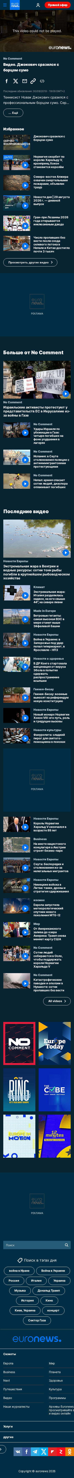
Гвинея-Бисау (44, 689)
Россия (14, 1280)
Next (6, 1380)
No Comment (12, 402)
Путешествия (12, 1389)
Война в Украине (53, 1270)
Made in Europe (45, 610)
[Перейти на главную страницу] (15, 5)
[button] (30, 262)
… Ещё (13, 112)
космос (39, 900)
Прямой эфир (57, 5)
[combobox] (37, 1245)
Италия (36, 1280)
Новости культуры (47, 729)
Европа (8, 1363)
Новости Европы (15, 561)
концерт (53, 1310)
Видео (7, 1398)
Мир (37, 923)
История (27, 1300)
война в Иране (19, 1270)
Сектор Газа (37, 1320)
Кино (49, 1300)
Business (40, 838)
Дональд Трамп (49, 1290)
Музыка (20, 1290)
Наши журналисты (16, 1406)
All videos (55, 1001)
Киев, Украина (25, 1310)
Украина (59, 1280)
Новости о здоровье (49, 658)
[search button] (66, 1245)
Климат (39, 586)
